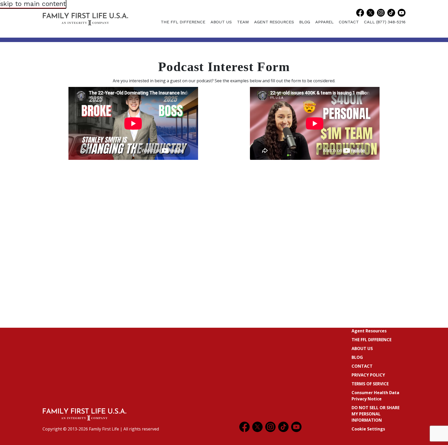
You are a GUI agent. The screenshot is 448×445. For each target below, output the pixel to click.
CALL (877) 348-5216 (384, 22)
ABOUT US (221, 22)
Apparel (324, 22)
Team (243, 22)
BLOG (304, 22)
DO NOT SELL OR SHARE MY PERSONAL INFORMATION (376, 414)
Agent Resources (274, 22)
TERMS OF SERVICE (370, 384)
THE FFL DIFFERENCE (183, 22)
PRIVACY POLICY (368, 375)
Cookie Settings (368, 429)
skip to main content (33, 4)
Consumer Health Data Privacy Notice (375, 396)
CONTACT (349, 22)
